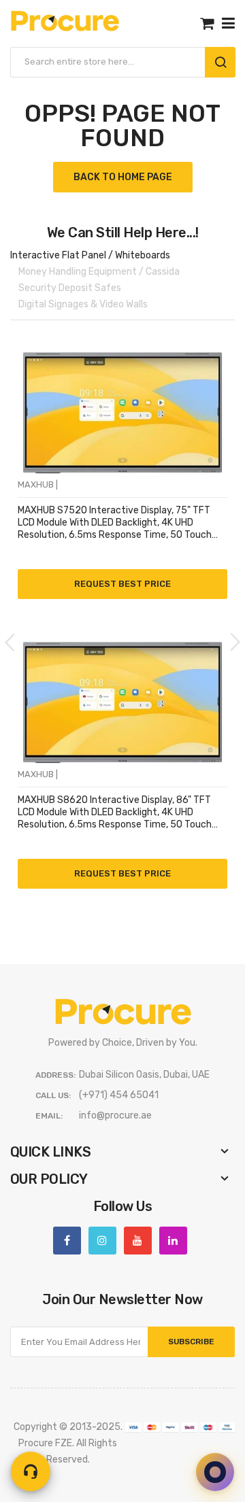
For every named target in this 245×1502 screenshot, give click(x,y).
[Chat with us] (215, 1472)
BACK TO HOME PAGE (123, 177)
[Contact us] (30, 1471)
